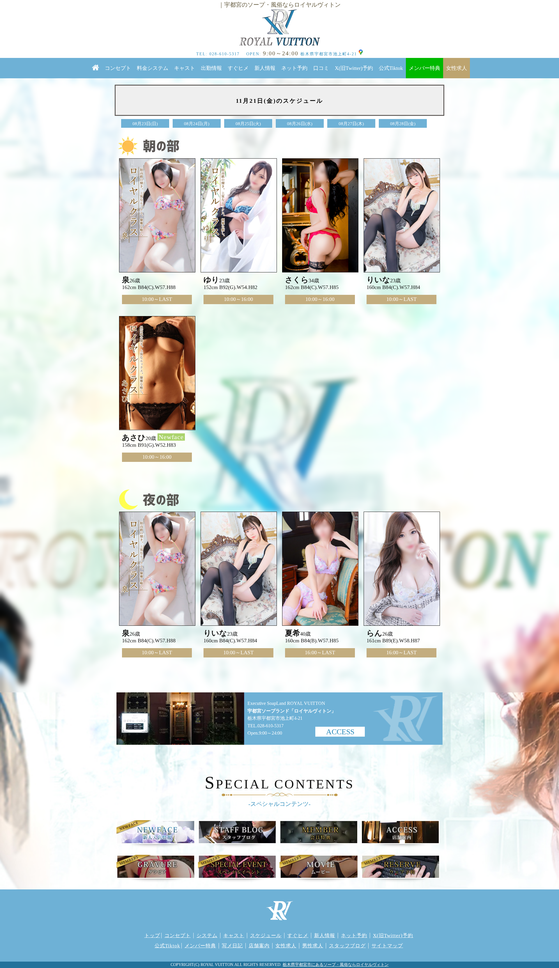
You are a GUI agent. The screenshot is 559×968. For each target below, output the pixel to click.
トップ (152, 935)
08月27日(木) (351, 123)
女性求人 (456, 68)
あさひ (134, 437)
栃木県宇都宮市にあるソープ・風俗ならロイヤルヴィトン (336, 964)
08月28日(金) (402, 123)
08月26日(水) (299, 123)
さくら (297, 280)
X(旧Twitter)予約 (354, 68)
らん (374, 633)
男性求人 (312, 946)
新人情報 (264, 68)
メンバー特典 (424, 68)
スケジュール (266, 935)
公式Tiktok (391, 68)
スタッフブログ (347, 946)
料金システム (152, 68)
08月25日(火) (248, 123)
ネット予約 (294, 68)
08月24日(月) (196, 123)
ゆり (211, 280)
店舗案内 (259, 946)
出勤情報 (211, 68)
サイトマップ (387, 946)
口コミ (321, 68)
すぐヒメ (238, 68)
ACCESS (340, 732)
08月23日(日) (145, 123)
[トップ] (279, 27)
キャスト (184, 68)
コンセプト (118, 68)
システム (207, 935)
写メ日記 (232, 946)
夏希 (292, 633)
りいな (378, 280)
